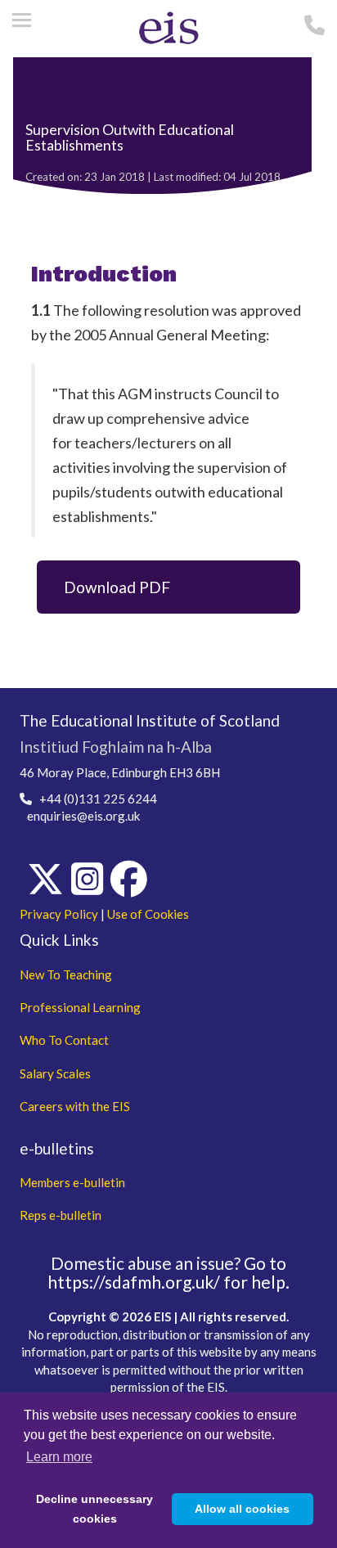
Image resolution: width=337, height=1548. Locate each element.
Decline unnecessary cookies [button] (94, 1508)
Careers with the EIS (75, 1106)
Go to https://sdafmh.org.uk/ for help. (168, 1272)
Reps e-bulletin (60, 1215)
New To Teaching (66, 974)
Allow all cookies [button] (242, 1508)
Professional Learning (80, 1007)
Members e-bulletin (72, 1182)
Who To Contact (64, 1040)
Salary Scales (55, 1073)
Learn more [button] (59, 1457)
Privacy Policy (59, 914)
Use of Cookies (148, 914)
